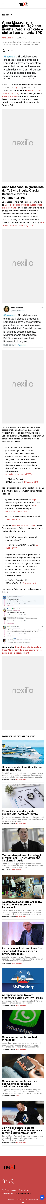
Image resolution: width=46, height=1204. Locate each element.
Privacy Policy (24, 1190)
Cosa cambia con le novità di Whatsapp (19, 1038)
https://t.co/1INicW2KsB (16, 511)
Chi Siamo (6, 1190)
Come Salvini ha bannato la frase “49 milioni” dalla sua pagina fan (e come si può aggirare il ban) (22, 650)
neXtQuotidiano (8, 38)
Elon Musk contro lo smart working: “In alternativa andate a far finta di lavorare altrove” (22, 1130)
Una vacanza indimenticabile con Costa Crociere (22, 768)
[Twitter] (10, 1180)
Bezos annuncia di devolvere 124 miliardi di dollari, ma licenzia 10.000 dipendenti (22, 951)
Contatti (14, 1190)
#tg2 (34, 499)
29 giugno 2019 (12, 519)
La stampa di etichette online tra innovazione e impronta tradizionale (22, 904)
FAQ (17, 1096)
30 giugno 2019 (31, 482)
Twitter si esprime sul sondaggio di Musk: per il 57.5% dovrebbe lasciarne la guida (22, 858)
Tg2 (17, 87)
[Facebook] (3, 1180)
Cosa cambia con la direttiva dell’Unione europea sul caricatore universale (19, 1084)
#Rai (35, 505)
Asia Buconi (6, 870)
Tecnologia (7, 15)
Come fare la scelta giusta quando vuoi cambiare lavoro (20, 812)
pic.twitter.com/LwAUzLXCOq (19, 474)
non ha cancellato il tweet (24, 525)
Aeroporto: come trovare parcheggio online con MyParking (22, 996)
